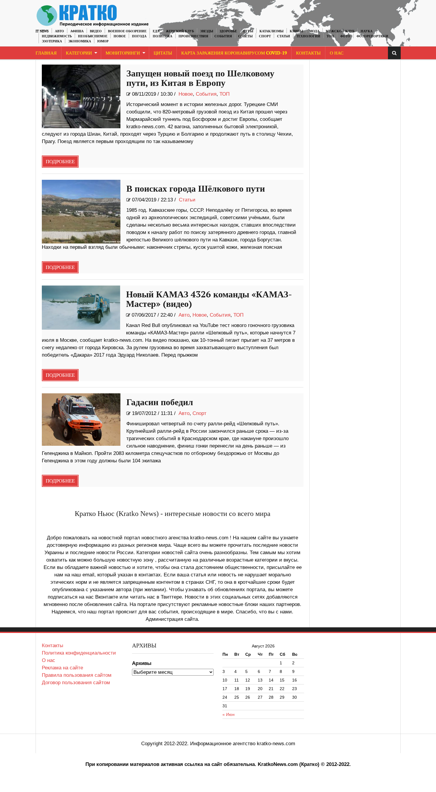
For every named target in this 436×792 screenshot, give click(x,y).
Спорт (265, 36)
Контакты (308, 53)
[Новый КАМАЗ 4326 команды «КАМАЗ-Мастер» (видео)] (81, 308)
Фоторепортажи (372, 36)
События (223, 36)
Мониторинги (123, 53)
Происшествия (193, 36)
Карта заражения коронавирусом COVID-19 (234, 53)
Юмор (103, 41)
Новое (120, 36)
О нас (48, 660)
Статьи (283, 36)
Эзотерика (52, 41)
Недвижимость (57, 36)
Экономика (79, 41)
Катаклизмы (272, 31)
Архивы (142, 663)
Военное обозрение (127, 31)
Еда (156, 31)
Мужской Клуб (340, 31)
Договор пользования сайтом (76, 682)
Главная (46, 53)
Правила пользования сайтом (77, 675)
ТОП (330, 36)
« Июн (228, 714)
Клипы (296, 31)
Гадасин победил (159, 402)
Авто (59, 31)
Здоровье (228, 31)
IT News (42, 31)
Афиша (77, 31)
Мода (314, 31)
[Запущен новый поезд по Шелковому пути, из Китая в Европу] (81, 96)
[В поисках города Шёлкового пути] (81, 211)
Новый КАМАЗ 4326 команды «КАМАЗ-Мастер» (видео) (209, 299)
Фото (345, 36)
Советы (245, 36)
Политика (162, 36)
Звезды (206, 31)
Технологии (308, 36)
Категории (79, 53)
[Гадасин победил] (81, 419)
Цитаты (163, 53)
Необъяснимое (92, 36)
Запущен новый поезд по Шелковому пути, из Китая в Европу (200, 78)
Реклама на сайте (62, 668)
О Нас (336, 53)
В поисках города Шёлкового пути (195, 189)
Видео (96, 31)
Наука (367, 31)
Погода (139, 36)
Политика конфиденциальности (79, 653)
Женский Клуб (180, 31)
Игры (248, 31)
